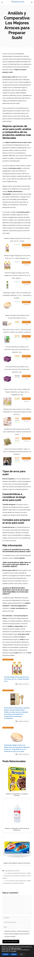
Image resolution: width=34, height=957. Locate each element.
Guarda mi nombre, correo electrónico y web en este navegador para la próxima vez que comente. (17, 933)
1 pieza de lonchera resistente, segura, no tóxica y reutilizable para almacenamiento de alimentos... (17, 451)
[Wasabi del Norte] (17, 2)
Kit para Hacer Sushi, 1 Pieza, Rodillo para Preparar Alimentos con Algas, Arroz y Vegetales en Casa (17, 391)
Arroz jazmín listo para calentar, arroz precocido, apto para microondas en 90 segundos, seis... (17, 349)
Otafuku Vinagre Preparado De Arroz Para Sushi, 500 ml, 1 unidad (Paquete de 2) (16, 679)
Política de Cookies (16, 948)
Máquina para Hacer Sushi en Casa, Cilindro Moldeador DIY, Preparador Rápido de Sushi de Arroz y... (17, 411)
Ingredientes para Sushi (12, 870)
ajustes (14, 951)
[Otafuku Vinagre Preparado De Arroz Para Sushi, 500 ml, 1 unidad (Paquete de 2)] (17, 668)
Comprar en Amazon (23, 684)
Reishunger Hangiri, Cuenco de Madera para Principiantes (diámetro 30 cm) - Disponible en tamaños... (17, 295)
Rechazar (14, 954)
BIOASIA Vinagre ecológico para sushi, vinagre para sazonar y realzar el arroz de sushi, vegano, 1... (17, 275)
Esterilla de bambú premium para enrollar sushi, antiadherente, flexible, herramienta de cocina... (17, 431)
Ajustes (21, 954)
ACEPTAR (5, 954)
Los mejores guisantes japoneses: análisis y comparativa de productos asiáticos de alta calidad (16, 875)
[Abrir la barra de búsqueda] (2, 2)
